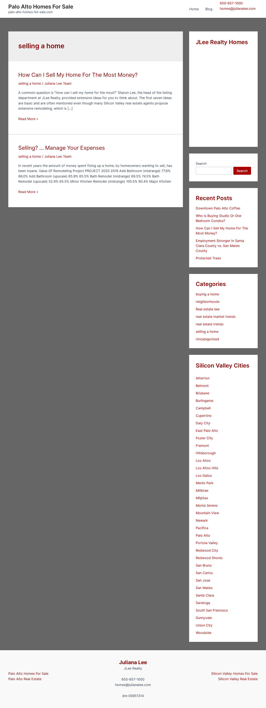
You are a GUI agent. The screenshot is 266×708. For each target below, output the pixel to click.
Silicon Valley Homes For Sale (234, 673)
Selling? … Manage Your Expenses (61, 148)
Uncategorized (207, 339)
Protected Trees (208, 258)
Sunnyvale (204, 618)
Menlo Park (204, 483)
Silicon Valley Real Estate (238, 679)
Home (194, 9)
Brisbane (202, 393)
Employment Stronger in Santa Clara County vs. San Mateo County (220, 246)
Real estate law (208, 309)
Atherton (202, 378)
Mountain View (207, 513)
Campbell (203, 408)
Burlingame (204, 401)
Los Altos (203, 460)
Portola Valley (207, 543)
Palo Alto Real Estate (24, 679)
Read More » (28, 119)
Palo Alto (203, 535)
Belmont (202, 386)
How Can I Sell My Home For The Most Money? (78, 75)
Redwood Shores (209, 558)
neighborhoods (207, 302)
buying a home (207, 294)
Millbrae (202, 490)
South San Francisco (212, 610)
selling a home (29, 83)
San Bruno (204, 565)
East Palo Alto (207, 430)
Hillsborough (206, 453)
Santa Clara (205, 595)
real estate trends (209, 324)
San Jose (203, 580)
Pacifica (202, 528)
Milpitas (202, 498)
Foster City (204, 438)
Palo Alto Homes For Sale (40, 6)
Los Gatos (204, 475)
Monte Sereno (207, 505)
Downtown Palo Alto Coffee (218, 208)
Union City (204, 625)
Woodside (203, 633)
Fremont (202, 445)
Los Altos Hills (207, 468)
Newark (202, 520)
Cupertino (204, 415)
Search (201, 163)
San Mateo (204, 588)
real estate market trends (215, 316)
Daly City (203, 423)
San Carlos (204, 573)
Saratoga (203, 603)
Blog (208, 9)
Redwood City (207, 550)
